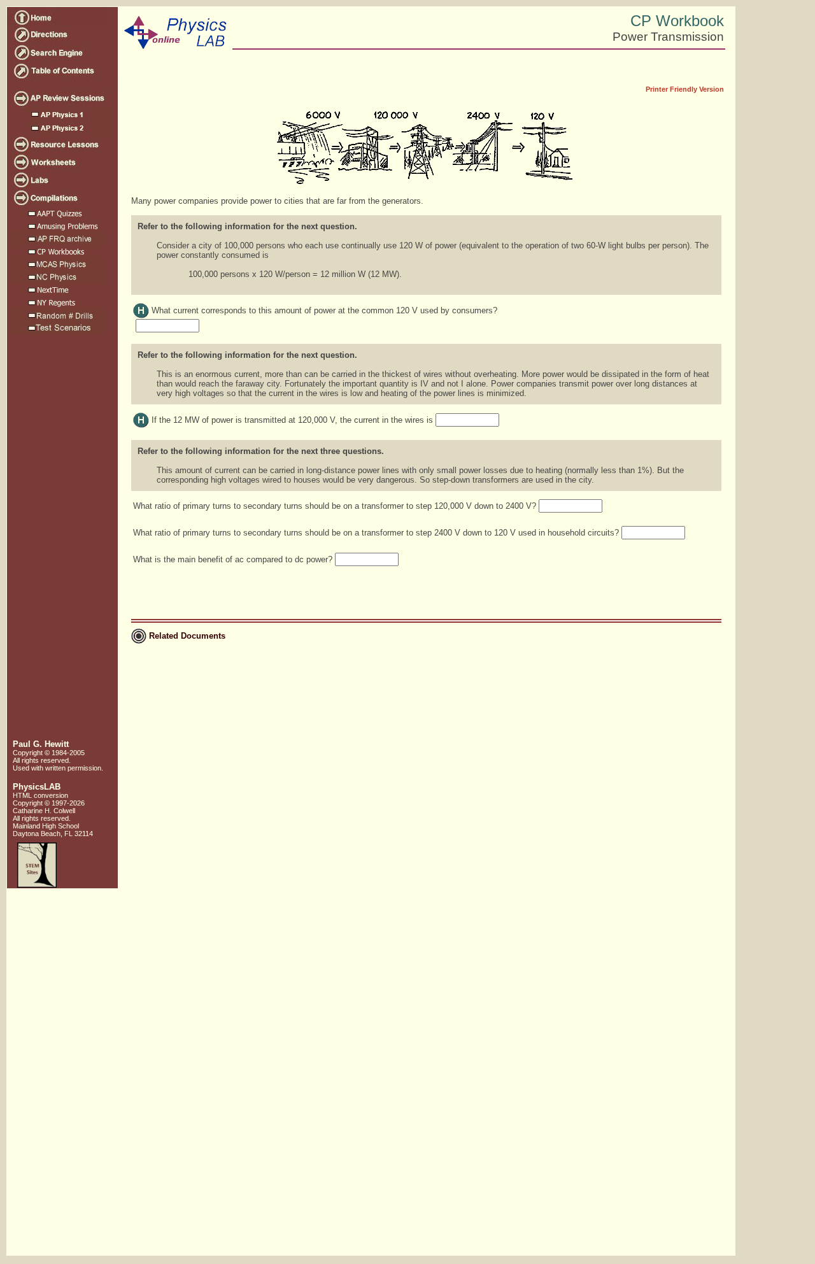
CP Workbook (677, 20)
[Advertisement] (61, 542)
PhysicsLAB (36, 787)
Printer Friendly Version (685, 89)
